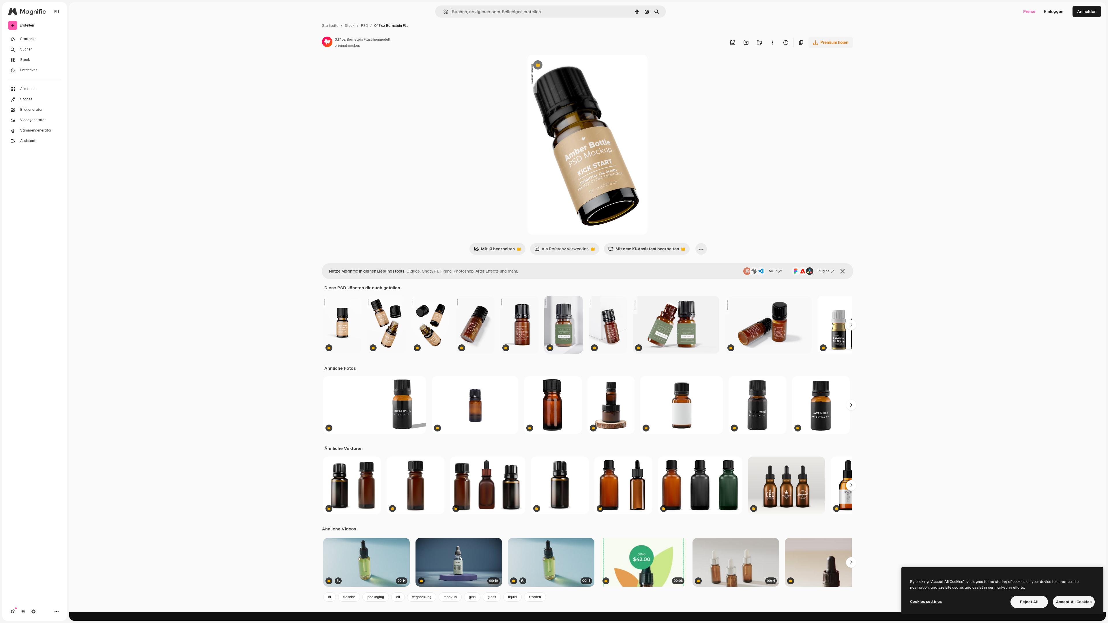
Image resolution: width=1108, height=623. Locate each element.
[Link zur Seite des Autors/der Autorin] (327, 43)
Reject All (1029, 601)
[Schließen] (842, 271)
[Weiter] (851, 325)
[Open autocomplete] (443, 12)
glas (472, 597)
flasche (349, 597)
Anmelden (1086, 11)
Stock (350, 25)
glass (492, 597)
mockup (450, 597)
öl (329, 597)
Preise (1029, 11)
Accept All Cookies (1074, 601)
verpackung (421, 597)
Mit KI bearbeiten (494, 250)
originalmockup (347, 45)
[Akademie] (23, 611)
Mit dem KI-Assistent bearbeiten (643, 250)
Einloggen (1053, 11)
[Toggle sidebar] (56, 11)
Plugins (823, 271)
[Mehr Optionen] (772, 42)
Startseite (330, 25)
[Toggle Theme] (33, 611)
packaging (375, 597)
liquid (512, 597)
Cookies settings (926, 601)
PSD (364, 25)
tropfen (535, 597)
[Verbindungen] (12, 611)
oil (398, 597)
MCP (773, 271)
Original (564, 65)
